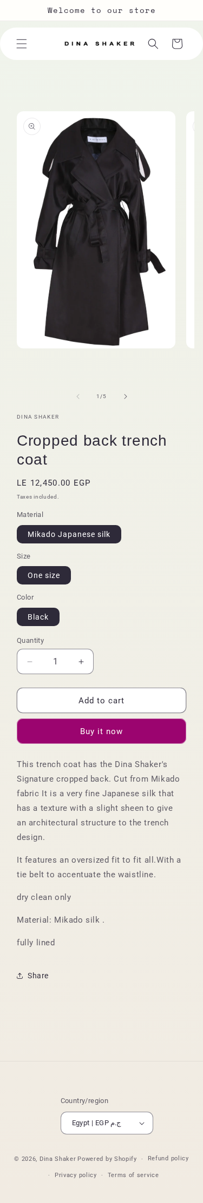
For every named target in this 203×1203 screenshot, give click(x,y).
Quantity (30, 640)
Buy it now (101, 731)
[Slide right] (125, 396)
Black (38, 617)
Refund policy (168, 1158)
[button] (22, 44)
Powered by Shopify (107, 1158)
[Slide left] (78, 396)
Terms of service (133, 1175)
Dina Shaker (58, 1158)
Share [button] (38, 975)
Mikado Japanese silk (69, 534)
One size (44, 575)
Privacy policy (76, 1175)
